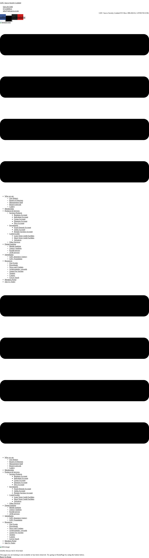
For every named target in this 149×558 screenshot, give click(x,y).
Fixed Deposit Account (22, 227)
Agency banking (15, 248)
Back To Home (5, 557)
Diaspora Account (20, 221)
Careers (12, 275)
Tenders (12, 273)
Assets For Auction (16, 271)
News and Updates (16, 267)
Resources (8, 261)
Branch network (15, 205)
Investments (13, 225)
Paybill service (14, 250)
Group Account (19, 219)
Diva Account (19, 223)
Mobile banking (15, 246)
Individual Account (21, 217)
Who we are (9, 196)
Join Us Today (10, 282)
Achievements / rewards (18, 269)
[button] (74, 108)
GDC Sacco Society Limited (10, 3)
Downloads (13, 265)
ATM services (14, 253)
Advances (17, 240)
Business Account (20, 215)
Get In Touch (14, 278)
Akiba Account (19, 230)
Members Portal (10, 280)
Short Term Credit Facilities (24, 238)
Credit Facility (14, 234)
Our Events (13, 263)
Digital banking (10, 244)
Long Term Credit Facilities (24, 236)
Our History (13, 198)
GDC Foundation (15, 259)
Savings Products (15, 213)
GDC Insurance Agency (18, 257)
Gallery (12, 207)
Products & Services (12, 211)
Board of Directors (16, 200)
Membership (9, 209)
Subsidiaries (9, 255)
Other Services (14, 242)
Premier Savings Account (23, 232)
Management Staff (16, 202)
